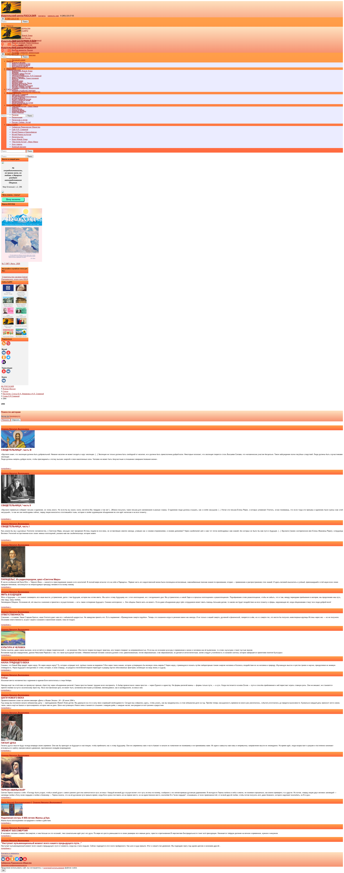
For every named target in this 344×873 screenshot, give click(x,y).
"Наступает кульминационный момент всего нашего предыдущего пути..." (41, 843)
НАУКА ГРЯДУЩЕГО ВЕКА (15, 662)
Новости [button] (9, 26)
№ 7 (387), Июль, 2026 (11, 264)
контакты (42, 16)
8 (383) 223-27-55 (12, 19)
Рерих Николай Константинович (16, 802)
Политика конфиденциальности (14, 865)
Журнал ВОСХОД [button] (13, 93)
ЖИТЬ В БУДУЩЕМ (11, 594)
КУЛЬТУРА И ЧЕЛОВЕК (13, 647)
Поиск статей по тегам (21, 100)
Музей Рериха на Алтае (21, 135)
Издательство (17, 137)
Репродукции (17, 117)
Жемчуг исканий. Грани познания (25, 78)
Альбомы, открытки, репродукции (25, 53)
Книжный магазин (19, 147)
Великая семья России (21, 73)
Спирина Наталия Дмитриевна (15, 429)
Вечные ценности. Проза (22, 83)
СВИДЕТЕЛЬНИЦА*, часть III (16, 450)
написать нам (53, 16)
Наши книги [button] (11, 69)
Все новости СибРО (20, 66)
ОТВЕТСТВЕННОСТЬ (12, 614)
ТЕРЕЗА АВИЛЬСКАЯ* (13, 790)
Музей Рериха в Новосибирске (24, 132)
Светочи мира (17, 81)
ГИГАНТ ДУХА (8, 743)
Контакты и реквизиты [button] (10, 853)
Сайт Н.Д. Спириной (20, 130)
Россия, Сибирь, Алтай (21, 122)
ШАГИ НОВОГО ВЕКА (12, 698)
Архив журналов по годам (22, 103)
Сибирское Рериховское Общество (26, 127)
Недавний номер (18, 60)
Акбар (4, 678)
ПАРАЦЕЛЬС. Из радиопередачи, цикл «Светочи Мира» (31, 579)
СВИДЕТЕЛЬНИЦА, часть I (15, 526)
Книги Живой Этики (20, 139)
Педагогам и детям (19, 120)
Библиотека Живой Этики (22, 36)
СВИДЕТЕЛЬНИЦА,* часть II (16, 505)
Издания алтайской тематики (23, 55)
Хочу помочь (17, 144)
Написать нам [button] (6, 856)
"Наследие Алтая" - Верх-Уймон (25, 106)
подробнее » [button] (6, 468)
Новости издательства (21, 64)
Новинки (15, 108)
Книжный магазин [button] (13, 105)
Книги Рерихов (18, 112)
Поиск (25, 22)
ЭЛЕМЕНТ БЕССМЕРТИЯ (14, 830)
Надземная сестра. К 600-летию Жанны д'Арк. (25, 818)
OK (3, 871)
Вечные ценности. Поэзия (22, 50)
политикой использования (53, 868)
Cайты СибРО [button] (12, 125)
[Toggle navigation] (3, 18)
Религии (15, 115)
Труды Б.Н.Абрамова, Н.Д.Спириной (26, 76)
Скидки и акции (18, 110)
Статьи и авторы (18, 98)
